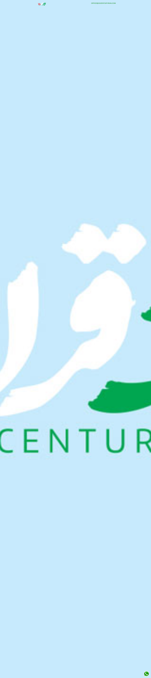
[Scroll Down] (74, 350)
